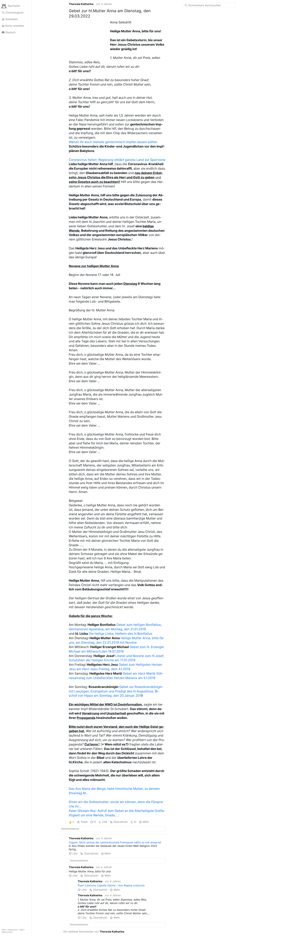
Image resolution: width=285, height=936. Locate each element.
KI (135, 821)
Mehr (146, 821)
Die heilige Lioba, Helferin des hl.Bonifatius (120, 634)
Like (75, 853)
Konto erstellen (14, 25)
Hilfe (4, 930)
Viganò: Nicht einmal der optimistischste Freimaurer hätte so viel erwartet (115, 842)
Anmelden (11, 19)
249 (104, 821)
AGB (21, 930)
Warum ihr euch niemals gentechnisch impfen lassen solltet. (113, 142)
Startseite (14, 6)
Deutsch (10, 32)
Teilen (84, 821)
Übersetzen (120, 821)
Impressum (13, 930)
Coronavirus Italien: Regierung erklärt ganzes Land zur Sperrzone (117, 160)
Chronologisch (14, 12)
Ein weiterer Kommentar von (93, 931)
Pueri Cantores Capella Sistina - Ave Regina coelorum (111, 885)
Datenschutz (7, 932)
